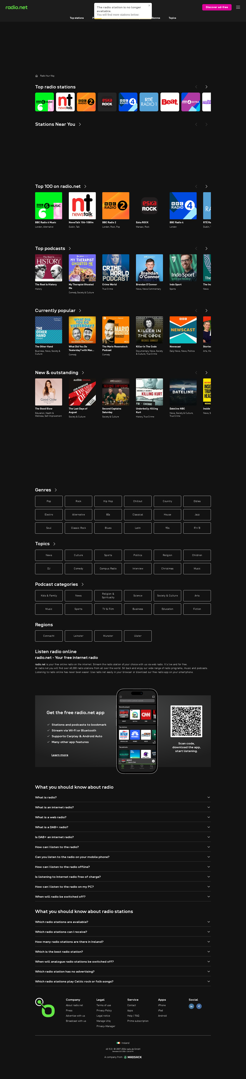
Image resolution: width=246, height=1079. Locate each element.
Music (197, 568)
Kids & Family (49, 595)
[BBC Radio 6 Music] (44, 102)
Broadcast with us (76, 1021)
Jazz (197, 514)
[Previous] (196, 85)
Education (167, 609)
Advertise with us (75, 1016)
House (167, 514)
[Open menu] (238, 7)
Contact (131, 1005)
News (49, 555)
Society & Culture (167, 595)
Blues (108, 528)
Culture (78, 555)
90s (167, 528)
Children (197, 555)
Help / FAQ (133, 1016)
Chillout (137, 501)
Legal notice (103, 1016)
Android (162, 1016)
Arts (197, 595)
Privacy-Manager (106, 1026)
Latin (138, 528)
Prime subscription (138, 1021)
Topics (172, 18)
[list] (123, 102)
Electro (49, 514)
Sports (108, 555)
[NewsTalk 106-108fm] (65, 102)
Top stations (77, 18)
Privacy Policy (104, 1010)
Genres (156, 18)
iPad (160, 1010)
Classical (138, 514)
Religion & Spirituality (108, 596)
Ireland (125, 1043)
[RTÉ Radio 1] (149, 102)
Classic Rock (78, 528)
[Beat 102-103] (169, 102)
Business (138, 609)
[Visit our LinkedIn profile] (191, 1006)
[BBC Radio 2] (86, 102)
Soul (48, 528)
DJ (48, 568)
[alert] (123, 11)
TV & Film (108, 609)
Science (137, 595)
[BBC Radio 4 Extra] (190, 102)
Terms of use (104, 1005)
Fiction (197, 609)
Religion (167, 555)
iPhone (162, 1005)
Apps (130, 1010)
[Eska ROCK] (107, 102)
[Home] (36, 75)
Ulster (138, 636)
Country (167, 501)
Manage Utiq (104, 1021)
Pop (49, 501)
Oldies (197, 501)
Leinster (78, 636)
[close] (149, 5)
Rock (78, 501)
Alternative (78, 514)
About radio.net (74, 1005)
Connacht (48, 636)
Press (69, 1010)
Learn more (60, 755)
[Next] (206, 85)
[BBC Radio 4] (128, 102)
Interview (138, 568)
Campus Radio (108, 568)
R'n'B (197, 528)
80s (108, 514)
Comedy (78, 568)
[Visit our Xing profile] (199, 1006)
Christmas (167, 568)
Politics (137, 555)
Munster (108, 636)
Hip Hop (108, 501)
